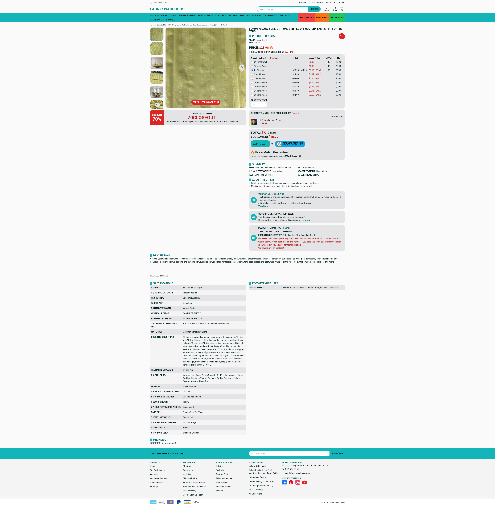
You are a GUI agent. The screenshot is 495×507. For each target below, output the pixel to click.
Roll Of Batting (256, 489)
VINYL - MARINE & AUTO (183, 15)
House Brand (261, 40)
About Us (187, 466)
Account (154, 474)
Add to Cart (260, 143)
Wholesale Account (159, 478)
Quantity (259, 100)
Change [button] (286, 228)
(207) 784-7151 (159, 2)
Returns (303, 2)
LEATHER (232, 15)
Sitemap (341, 2)
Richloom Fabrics (224, 486)
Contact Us (330, 2)
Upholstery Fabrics (257, 477)
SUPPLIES (257, 15)
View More (263, 206)
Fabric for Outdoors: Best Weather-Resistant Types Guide (263, 471)
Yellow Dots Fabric (257, 466)
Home (152, 466)
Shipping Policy (190, 478)
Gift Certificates (157, 470)
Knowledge (316, 2)
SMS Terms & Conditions (194, 486)
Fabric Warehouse (224, 478)
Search (314, 9)
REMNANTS (322, 17)
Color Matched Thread (272, 120)
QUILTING (283, 15)
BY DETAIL (270, 15)
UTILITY (244, 15)
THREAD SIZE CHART (336, 116)
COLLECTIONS (337, 17)
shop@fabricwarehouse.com (297, 473)
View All (219, 490)
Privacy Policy (189, 490)
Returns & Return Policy (194, 482)
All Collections (255, 494)
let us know (304, 220)
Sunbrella (220, 470)
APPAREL (170, 20)
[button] (241, 67)
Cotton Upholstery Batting (261, 485)
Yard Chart (187, 474)
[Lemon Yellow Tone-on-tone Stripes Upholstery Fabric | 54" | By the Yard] (206, 68)
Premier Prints (222, 474)
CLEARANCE (156, 20)
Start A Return (156, 482)
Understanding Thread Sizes (261, 481)
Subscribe (337, 453)
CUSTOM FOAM (306, 17)
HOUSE (219, 466)
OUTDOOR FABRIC (159, 15)
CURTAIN (219, 15)
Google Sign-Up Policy (193, 495)
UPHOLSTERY (205, 15)
